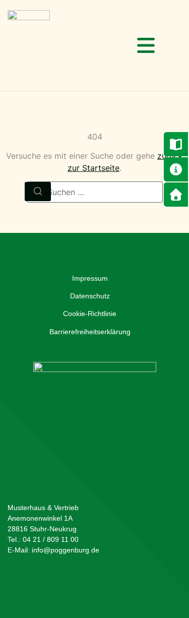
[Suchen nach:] (95, 192)
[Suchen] (38, 191)
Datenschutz (90, 296)
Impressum (90, 278)
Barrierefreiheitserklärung (90, 332)
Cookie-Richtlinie (89, 314)
